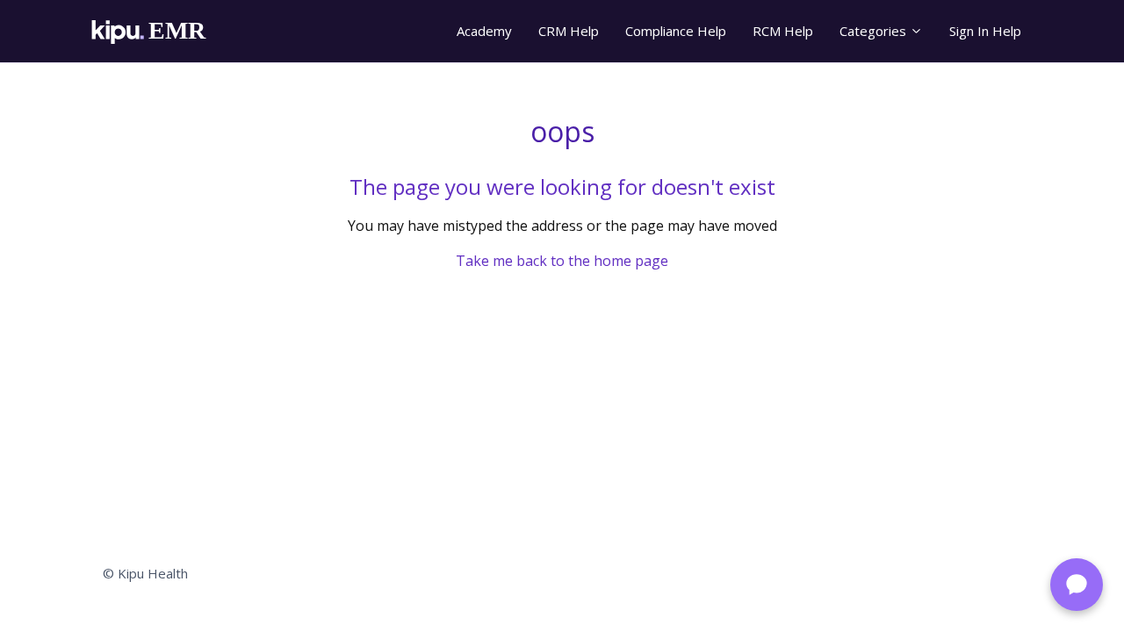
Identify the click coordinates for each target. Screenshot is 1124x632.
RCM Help (783, 31)
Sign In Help (985, 31)
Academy (484, 31)
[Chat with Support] (1076, 584)
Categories (874, 31)
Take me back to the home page (562, 260)
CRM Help (568, 31)
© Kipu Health (145, 573)
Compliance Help (675, 31)
